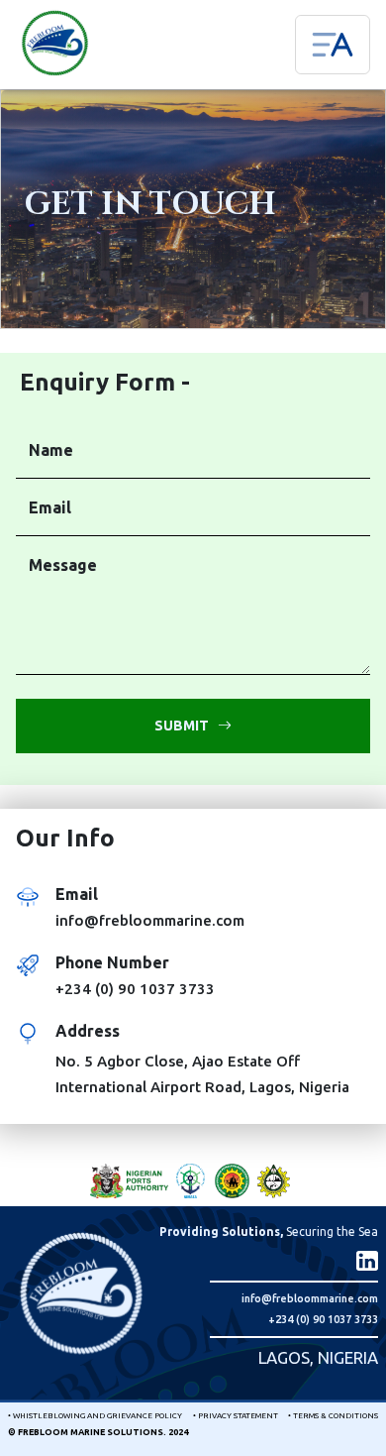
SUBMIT (186, 725)
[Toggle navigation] (332, 44)
